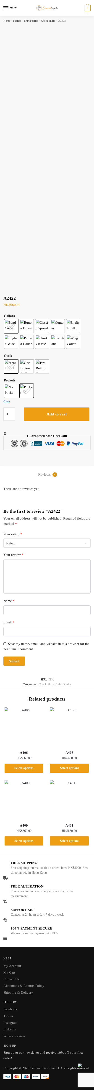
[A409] (24, 799)
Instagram (10, 1022)
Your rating (12, 534)
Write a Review (14, 1036)
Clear (6, 401)
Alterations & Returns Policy (23, 986)
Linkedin (9, 1029)
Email (8, 622)
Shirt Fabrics (31, 20)
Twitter (8, 1016)
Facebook (10, 1009)
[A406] (24, 726)
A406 (24, 752)
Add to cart (57, 414)
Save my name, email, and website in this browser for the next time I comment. (46, 646)
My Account (12, 966)
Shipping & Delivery (18, 992)
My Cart (9, 972)
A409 (24, 825)
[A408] (69, 726)
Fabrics (17, 20)
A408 (69, 752)
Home (6, 20)
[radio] (11, 326)
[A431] (69, 799)
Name (9, 601)
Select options (23, 768)
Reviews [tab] (46, 474)
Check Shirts (48, 20)
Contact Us (11, 979)
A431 (69, 825)
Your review (13, 555)
